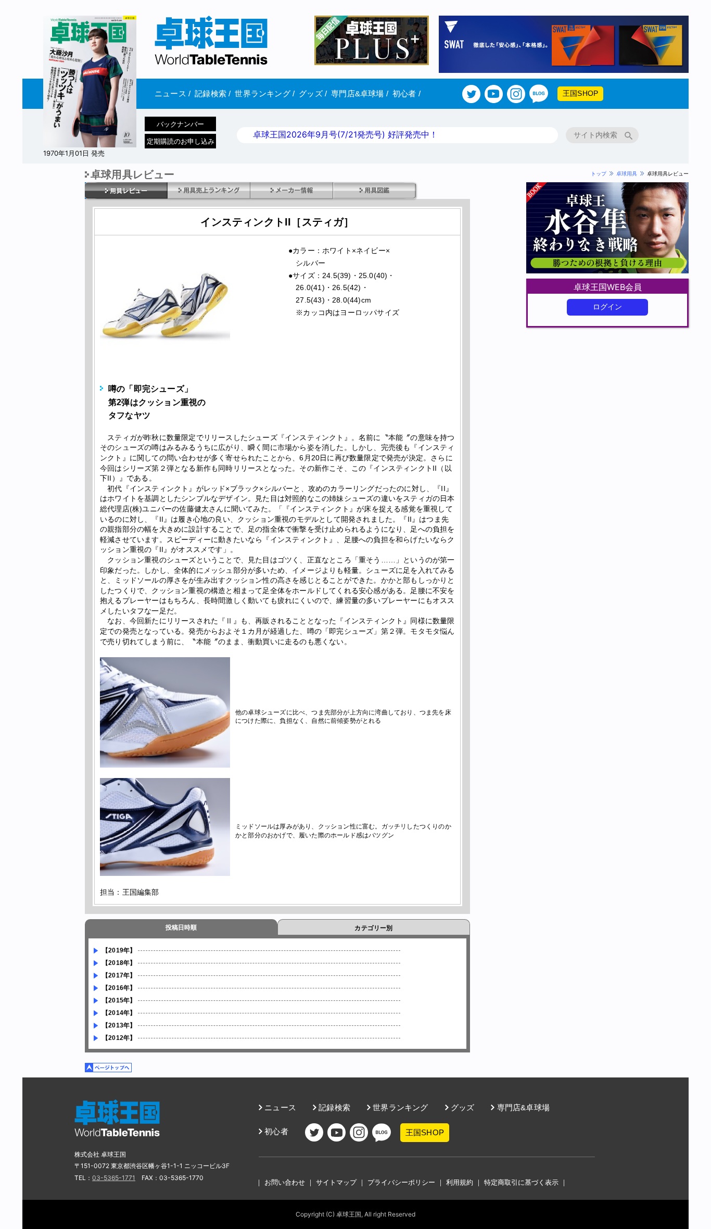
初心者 (406, 93)
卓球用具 (626, 173)
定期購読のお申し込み (180, 141)
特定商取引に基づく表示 (521, 1182)
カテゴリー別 (373, 928)
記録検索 (213, 93)
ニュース (173, 93)
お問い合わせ (284, 1182)
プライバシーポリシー (401, 1182)
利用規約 (459, 1182)
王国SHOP (580, 93)
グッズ (313, 93)
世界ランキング (265, 93)
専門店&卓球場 (359, 93)
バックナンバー (180, 124)
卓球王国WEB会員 (608, 287)
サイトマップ (336, 1182)
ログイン (608, 307)
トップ (598, 173)
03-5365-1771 (113, 1178)
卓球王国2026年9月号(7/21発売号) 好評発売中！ (345, 134)
